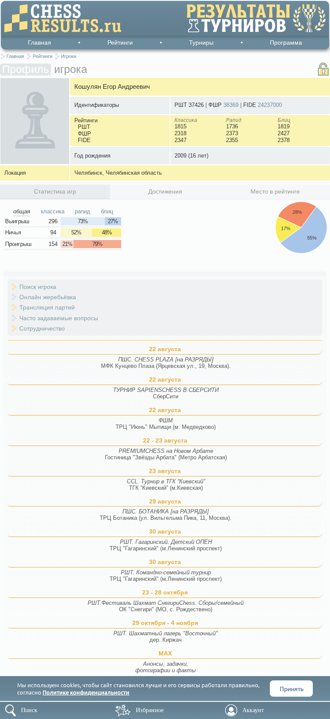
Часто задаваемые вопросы (58, 318)
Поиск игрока (37, 286)
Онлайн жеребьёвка (47, 297)
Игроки (68, 56)
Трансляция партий (47, 307)
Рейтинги (120, 42)
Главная (39, 42)
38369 (230, 105)
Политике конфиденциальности (86, 692)
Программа (286, 42)
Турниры (201, 42)
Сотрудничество (42, 328)
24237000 (270, 105)
